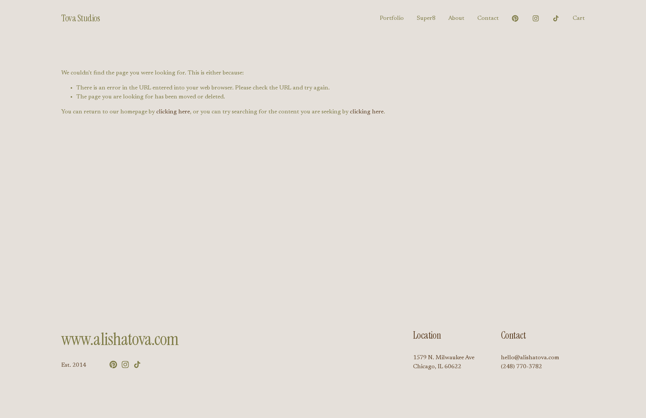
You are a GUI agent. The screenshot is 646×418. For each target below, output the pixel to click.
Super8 (426, 18)
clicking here (173, 112)
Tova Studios (80, 18)
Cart (579, 18)
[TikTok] (556, 18)
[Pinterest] (515, 18)
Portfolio (392, 18)
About (456, 18)
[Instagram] (535, 18)
